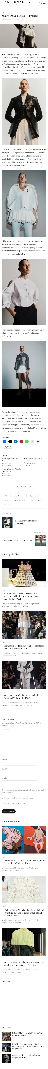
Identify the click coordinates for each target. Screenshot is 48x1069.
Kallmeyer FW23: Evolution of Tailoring (27, 522)
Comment (5, 730)
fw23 (31, 500)
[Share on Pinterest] (26, 487)
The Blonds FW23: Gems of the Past (18, 540)
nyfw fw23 (7, 505)
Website (4, 778)
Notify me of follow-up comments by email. (18, 798)
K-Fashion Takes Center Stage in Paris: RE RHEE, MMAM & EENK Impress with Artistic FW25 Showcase (28, 1046)
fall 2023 (6, 500)
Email (4, 769)
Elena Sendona (7, 20)
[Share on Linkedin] (30, 487)
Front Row (6, 12)
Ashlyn (6, 496)
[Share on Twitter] (22, 487)
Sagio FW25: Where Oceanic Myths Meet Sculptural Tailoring (26, 1056)
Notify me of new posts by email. (14, 804)
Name (4, 760)
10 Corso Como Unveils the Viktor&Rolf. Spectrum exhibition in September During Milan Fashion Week (23, 596)
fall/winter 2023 (19, 500)
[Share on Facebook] (17, 487)
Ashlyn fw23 (32, 496)
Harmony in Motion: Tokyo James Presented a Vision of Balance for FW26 (24, 647)
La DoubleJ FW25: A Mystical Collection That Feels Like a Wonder (27, 1034)
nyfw (40, 500)
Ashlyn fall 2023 (18, 496)
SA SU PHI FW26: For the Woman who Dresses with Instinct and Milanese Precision (24, 963)
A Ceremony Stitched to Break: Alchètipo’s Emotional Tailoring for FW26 (23, 696)
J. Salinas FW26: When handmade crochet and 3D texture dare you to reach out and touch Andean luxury (24, 913)
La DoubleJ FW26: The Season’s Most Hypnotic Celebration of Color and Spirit (24, 862)
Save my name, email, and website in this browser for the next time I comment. (23, 791)
